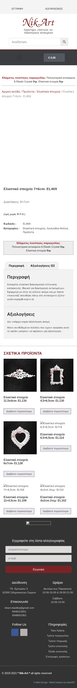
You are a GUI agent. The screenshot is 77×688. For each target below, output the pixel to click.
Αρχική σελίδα (11, 91)
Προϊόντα (28, 91)
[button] (19, 58)
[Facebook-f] (14, 632)
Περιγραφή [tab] (16, 265)
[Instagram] (23, 632)
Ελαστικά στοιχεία (48, 91)
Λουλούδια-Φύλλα (57, 228)
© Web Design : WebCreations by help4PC (54, 682)
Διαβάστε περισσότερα (19, 411)
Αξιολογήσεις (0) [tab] (42, 265)
